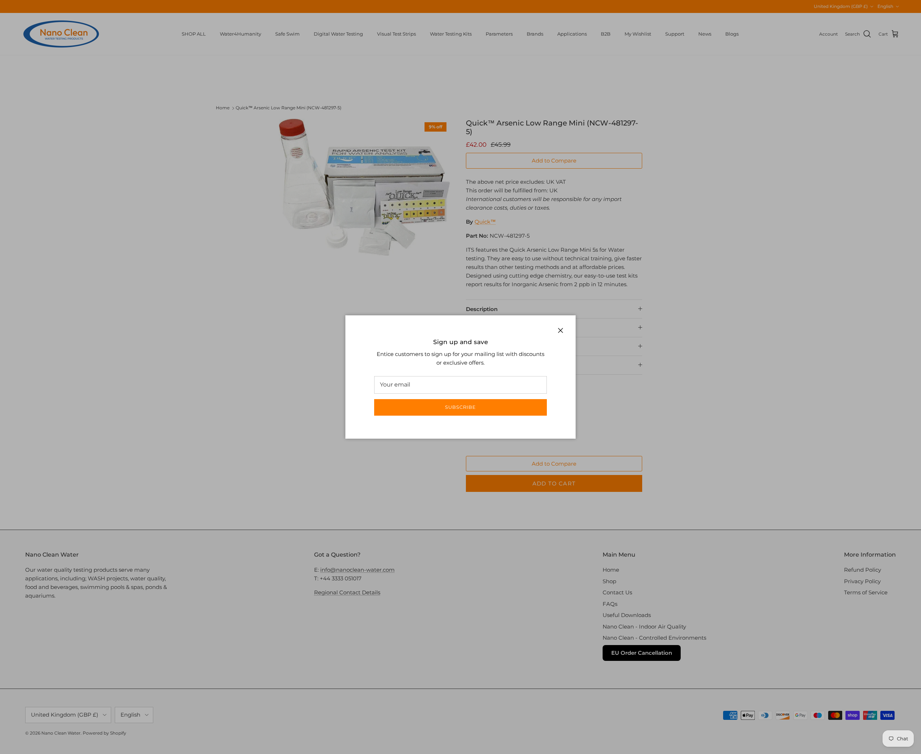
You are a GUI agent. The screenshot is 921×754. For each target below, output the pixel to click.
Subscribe (460, 407)
